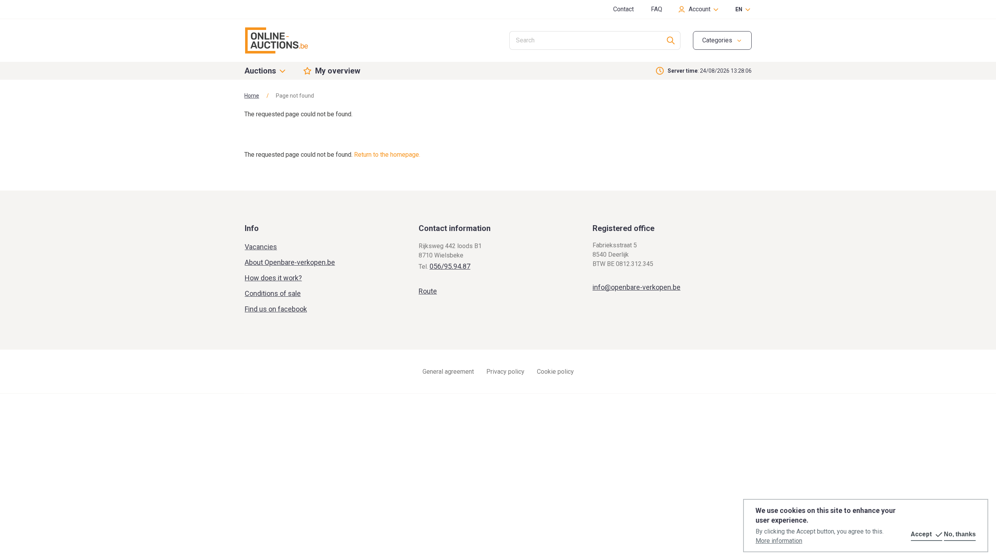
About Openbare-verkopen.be (290, 262)
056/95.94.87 (450, 266)
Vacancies (261, 247)
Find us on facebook (276, 309)
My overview (337, 70)
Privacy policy (505, 371)
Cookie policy (555, 371)
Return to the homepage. (387, 154)
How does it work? (273, 278)
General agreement (448, 371)
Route (428, 291)
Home (251, 96)
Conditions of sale (273, 293)
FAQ (656, 9)
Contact (623, 9)
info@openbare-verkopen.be (636, 287)
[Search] (670, 40)
